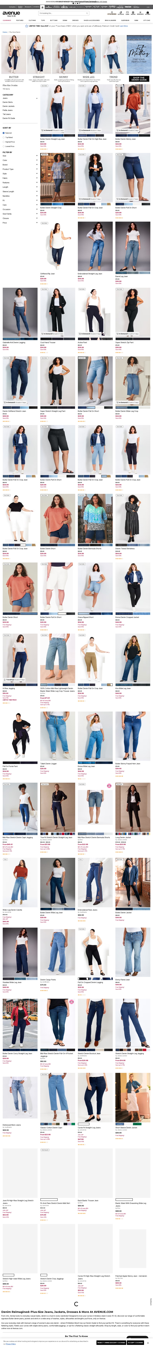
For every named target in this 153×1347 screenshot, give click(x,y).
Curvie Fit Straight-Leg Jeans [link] (89, 1128)
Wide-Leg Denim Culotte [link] (12, 911)
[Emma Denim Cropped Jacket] (132, 587)
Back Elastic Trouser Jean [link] (88, 1201)
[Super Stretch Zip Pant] (132, 312)
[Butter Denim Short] (57, 518)
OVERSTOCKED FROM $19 (67, 2)
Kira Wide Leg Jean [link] (123, 688)
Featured (8, 133)
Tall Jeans (7, 114)
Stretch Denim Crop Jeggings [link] (52, 1280)
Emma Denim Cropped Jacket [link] (127, 617)
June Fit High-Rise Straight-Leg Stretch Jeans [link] (18, 1202)
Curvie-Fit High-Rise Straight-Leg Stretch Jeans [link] (94, 1278)
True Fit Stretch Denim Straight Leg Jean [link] (56, 838)
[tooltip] (12, 7)
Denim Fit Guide (9, 118)
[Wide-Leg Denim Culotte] (20, 882)
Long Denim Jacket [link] (123, 838)
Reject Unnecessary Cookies (111, 1343)
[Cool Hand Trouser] (57, 312)
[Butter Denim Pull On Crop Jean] (95, 177)
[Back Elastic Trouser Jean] (95, 1173)
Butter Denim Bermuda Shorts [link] (89, 548)
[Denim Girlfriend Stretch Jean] (20, 381)
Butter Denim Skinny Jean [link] (125, 139)
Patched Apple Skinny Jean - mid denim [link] (131, 1277)
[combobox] (63, 13)
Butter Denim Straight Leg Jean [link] (52, 139)
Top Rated (9, 137)
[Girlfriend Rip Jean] (57, 246)
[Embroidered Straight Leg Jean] (95, 246)
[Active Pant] (95, 312)
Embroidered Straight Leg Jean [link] (90, 274)
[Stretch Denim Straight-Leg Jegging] (132, 1023)
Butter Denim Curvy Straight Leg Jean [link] (17, 1053)
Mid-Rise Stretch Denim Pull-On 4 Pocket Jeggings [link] (56, 1055)
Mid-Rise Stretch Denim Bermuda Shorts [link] (94, 838)
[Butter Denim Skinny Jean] (132, 109)
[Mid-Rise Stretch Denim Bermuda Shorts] (95, 807)
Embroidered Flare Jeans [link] (87, 911)
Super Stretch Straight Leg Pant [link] (52, 411)
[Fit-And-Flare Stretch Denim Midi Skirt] (57, 1173)
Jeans (5, 98)
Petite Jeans (8, 110)
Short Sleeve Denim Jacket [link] (126, 1128)
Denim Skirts (8, 102)
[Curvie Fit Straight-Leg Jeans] (95, 1097)
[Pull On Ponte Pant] (20, 736)
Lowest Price (9, 146)
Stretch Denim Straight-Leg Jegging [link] (129, 1054)
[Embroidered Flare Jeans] (95, 882)
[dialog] (148, 7)
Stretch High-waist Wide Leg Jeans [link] (17, 1280)
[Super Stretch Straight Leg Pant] (57, 381)
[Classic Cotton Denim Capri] (57, 1097)
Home (5, 32)
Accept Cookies (135, 1343)
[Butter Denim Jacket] (132, 882)
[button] (82, 2)
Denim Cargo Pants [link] (48, 981)
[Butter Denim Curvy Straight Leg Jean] (20, 1023)
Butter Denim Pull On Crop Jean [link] (90, 208)
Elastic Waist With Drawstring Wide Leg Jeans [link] (130, 1205)
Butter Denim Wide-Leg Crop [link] (126, 411)
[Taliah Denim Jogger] (57, 736)
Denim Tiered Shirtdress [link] (125, 548)
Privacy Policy (11, 1344)
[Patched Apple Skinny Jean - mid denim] (133, 1248)
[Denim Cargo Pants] (57, 952)
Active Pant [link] (82, 342)
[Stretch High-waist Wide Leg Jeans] (20, 1248)
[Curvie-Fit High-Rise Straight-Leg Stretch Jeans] (95, 1248)
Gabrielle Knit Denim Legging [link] (14, 342)
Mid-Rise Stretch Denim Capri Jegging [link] (18, 838)
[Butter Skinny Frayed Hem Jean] (132, 736)
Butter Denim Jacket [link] (123, 912)
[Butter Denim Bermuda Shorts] (95, 518)
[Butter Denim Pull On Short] (132, 177)
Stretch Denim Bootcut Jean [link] (89, 1054)
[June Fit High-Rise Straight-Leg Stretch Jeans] (20, 1173)
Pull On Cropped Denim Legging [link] (90, 982)
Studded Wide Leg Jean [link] (12, 982)
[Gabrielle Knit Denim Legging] (20, 312)
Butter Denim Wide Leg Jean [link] (51, 912)
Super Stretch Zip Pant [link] (124, 342)
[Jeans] (37, 98)
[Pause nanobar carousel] (73, 3)
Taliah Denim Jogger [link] (48, 763)
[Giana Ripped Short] (95, 587)
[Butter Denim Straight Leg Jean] (57, 109)
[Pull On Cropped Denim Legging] (95, 952)
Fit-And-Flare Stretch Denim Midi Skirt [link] (55, 1204)
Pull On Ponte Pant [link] (10, 766)
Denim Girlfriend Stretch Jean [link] (14, 411)
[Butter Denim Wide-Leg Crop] (132, 381)
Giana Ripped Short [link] (86, 617)
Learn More (124, 26)
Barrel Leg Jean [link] (121, 276)
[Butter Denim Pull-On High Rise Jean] (95, 109)
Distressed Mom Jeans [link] (12, 1126)
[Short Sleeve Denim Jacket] (132, 1097)
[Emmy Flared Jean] (132, 952)
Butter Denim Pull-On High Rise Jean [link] (92, 139)
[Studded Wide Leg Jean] (20, 952)
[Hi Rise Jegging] (20, 658)
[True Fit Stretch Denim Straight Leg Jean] (57, 807)
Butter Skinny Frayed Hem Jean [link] (127, 763)
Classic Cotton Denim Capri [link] (51, 1128)
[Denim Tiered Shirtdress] (132, 518)
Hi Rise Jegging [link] (9, 688)
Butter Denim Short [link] (47, 548)
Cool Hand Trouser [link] (47, 342)
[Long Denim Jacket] (132, 807)
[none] (57, 109)
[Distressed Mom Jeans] (20, 1097)
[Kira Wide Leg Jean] (132, 658)
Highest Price (10, 142)
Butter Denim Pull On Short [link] (126, 208)
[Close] (148, 1342)
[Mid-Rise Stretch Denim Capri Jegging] (20, 807)
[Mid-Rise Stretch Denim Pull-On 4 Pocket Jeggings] (57, 1023)
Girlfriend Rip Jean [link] (47, 274)
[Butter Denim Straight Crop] (57, 177)
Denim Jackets (8, 106)
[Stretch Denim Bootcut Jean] (95, 1023)
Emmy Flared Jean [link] (122, 980)
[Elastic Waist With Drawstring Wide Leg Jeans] (132, 1173)
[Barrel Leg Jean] (132, 246)
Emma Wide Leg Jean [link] (86, 766)
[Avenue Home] (11, 14)
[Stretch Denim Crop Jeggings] (57, 1248)
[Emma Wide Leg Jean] (95, 736)
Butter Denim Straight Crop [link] (50, 208)
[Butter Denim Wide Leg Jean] (57, 882)
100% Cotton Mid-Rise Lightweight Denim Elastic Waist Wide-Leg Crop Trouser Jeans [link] (57, 690)
